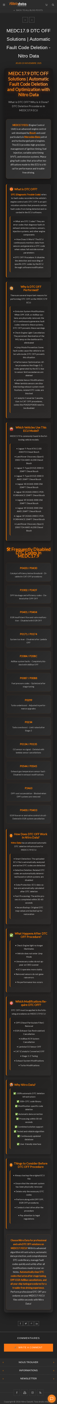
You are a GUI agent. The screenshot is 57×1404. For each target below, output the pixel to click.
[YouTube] (24, 1392)
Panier (46, 4)
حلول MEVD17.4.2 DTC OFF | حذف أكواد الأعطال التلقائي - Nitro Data (31, 19)
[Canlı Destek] (52, 1399)
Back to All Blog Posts (29, 10)
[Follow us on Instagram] (32, 1392)
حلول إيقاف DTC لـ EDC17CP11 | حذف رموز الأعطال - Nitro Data (25, 19)
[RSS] (40, 1392)
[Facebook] (17, 1392)
